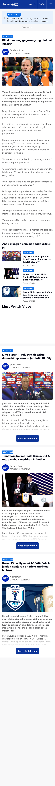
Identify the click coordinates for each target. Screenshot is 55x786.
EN (35, 4)
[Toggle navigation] (50, 4)
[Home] (10, 4)
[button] (4, 17)
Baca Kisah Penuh (27, 438)
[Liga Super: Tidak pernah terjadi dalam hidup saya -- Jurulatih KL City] (11, 256)
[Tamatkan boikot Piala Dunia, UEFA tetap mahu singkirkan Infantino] (11, 273)
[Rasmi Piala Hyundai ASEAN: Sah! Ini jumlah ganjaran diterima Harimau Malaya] (11, 291)
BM (30, 4)
